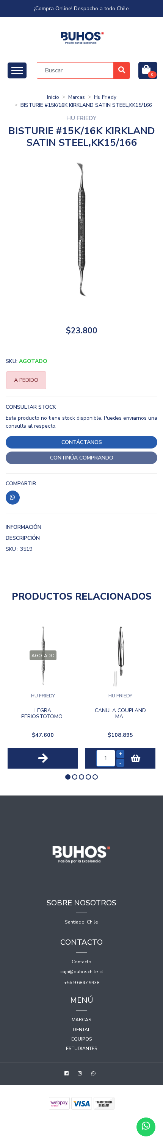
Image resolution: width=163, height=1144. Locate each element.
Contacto (81, 962)
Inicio (53, 97)
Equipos (81, 1039)
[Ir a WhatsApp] (94, 1074)
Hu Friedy (105, 97)
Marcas (76, 97)
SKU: (26, 361)
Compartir (21, 483)
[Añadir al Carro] (135, 758)
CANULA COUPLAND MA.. (120, 714)
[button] (67, 777)
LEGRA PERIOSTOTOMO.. (43, 714)
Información (23, 527)
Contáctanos (81, 442)
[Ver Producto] (43, 758)
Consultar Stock (31, 407)
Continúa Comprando (81, 457)
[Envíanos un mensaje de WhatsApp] (145, 1126)
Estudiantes (81, 1049)
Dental (82, 1030)
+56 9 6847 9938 (81, 983)
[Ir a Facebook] (67, 1074)
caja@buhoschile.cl (81, 972)
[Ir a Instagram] (81, 1074)
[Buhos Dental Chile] (82, 38)
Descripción (23, 538)
